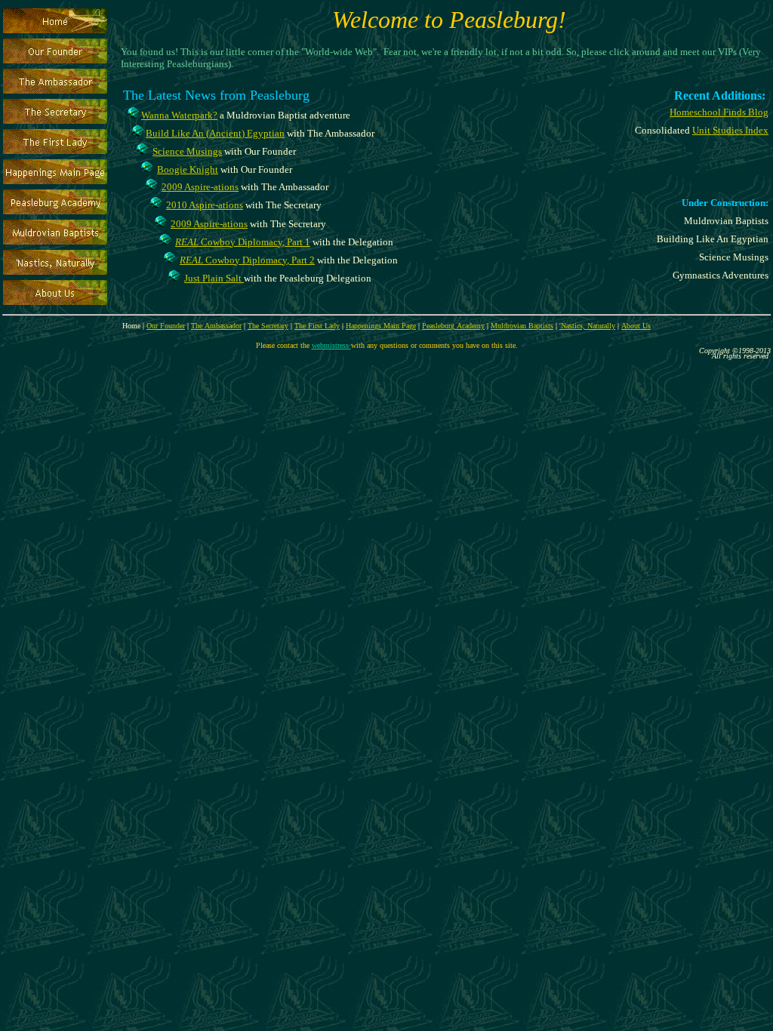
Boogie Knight (187, 169)
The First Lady (317, 326)
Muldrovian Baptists (522, 326)
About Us (636, 326)
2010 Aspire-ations (204, 205)
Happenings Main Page (381, 326)
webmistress (331, 345)
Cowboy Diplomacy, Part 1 (242, 242)
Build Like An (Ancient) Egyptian (215, 133)
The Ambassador (216, 326)
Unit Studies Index (730, 130)
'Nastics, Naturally (587, 326)
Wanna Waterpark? (179, 115)
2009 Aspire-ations (200, 186)
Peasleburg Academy (453, 326)
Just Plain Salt (214, 278)
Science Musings (187, 151)
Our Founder (165, 326)
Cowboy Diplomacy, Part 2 (247, 260)
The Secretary (268, 326)
